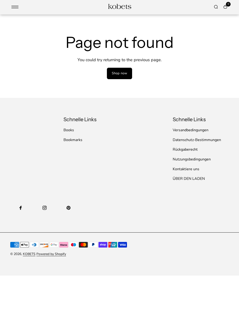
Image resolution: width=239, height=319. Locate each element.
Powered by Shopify (51, 254)
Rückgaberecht (185, 149)
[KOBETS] (119, 8)
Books (68, 130)
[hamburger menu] (15, 7)
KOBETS (29, 254)
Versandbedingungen (190, 130)
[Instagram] (44, 207)
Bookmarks (72, 139)
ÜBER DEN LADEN (189, 178)
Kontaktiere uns (186, 169)
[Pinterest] (68, 207)
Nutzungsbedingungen (192, 159)
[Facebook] (20, 207)
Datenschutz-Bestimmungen (197, 139)
